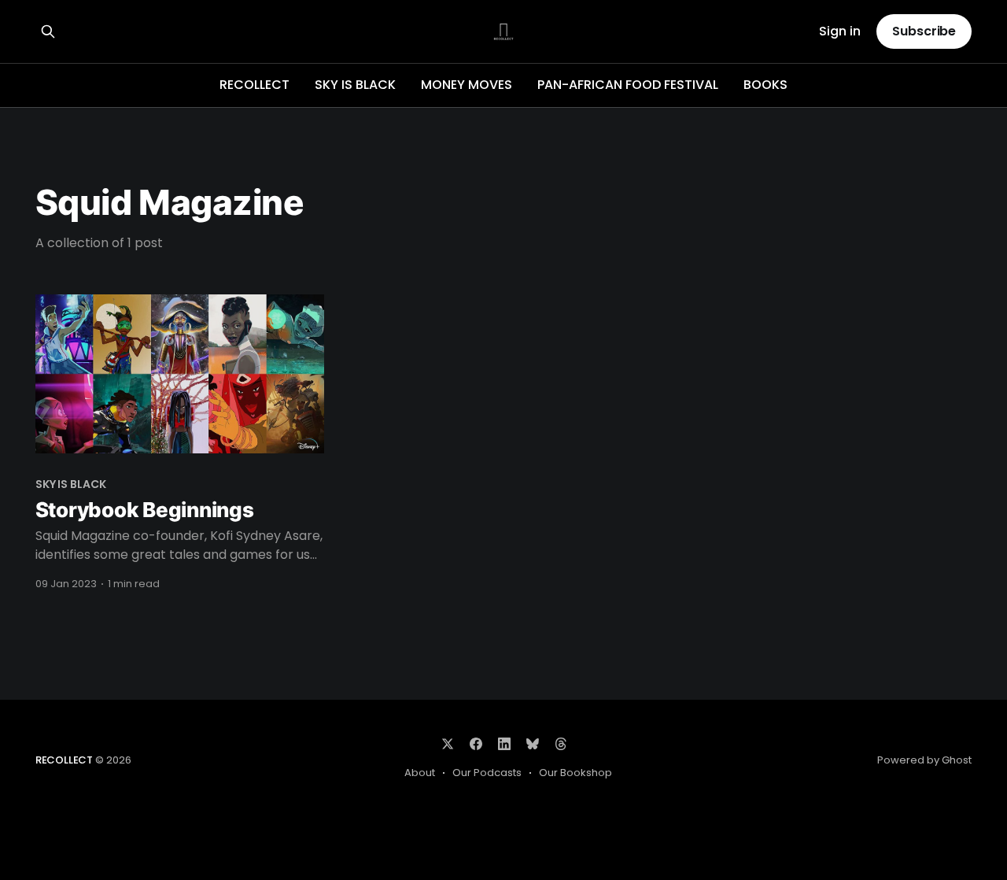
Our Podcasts (487, 772)
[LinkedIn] (504, 744)
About (419, 772)
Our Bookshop (575, 772)
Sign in (840, 32)
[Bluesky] (532, 744)
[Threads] (561, 744)
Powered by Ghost (924, 759)
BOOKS (765, 85)
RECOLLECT (254, 85)
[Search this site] (48, 31)
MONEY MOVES (466, 85)
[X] (447, 744)
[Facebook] (476, 744)
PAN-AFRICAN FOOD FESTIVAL (627, 85)
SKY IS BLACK (355, 85)
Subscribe (924, 31)
